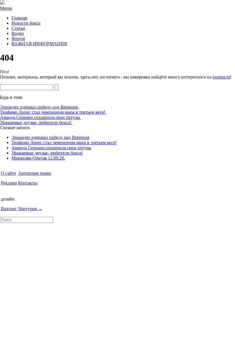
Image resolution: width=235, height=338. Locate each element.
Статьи (18, 28)
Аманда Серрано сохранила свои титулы (40, 117)
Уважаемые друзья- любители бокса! (36, 122)
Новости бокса (25, 23)
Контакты (27, 182)
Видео (17, 33)
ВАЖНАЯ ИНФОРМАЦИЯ (39, 43)
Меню (6, 8)
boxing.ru (221, 76)
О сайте (8, 173)
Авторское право (34, 173)
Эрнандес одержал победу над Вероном (39, 107)
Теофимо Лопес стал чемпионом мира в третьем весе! (53, 112)
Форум (18, 38)
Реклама (9, 182)
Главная (19, 17)
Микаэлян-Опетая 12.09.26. (38, 158)
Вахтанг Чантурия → (21, 208)
